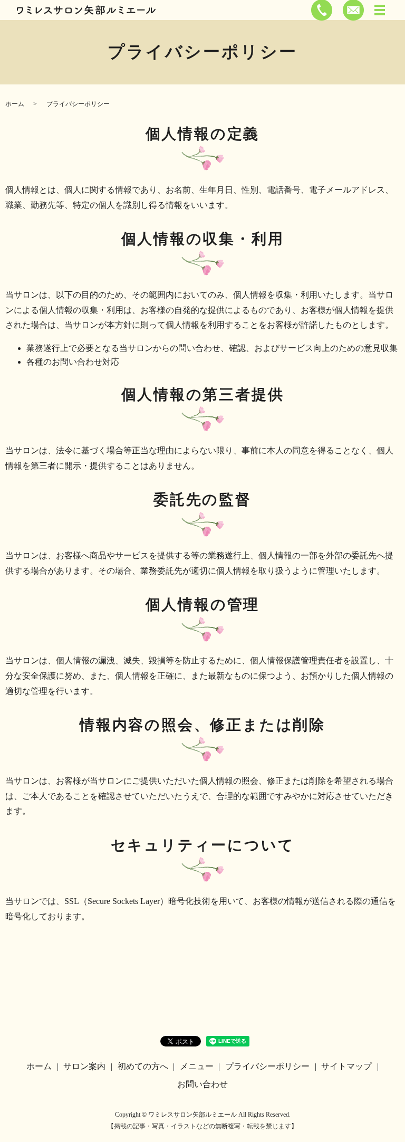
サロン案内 (84, 1066)
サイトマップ (346, 1066)
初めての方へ (143, 1066)
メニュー (197, 1066)
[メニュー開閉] (379, 10)
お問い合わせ (202, 1084)
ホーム (14, 104)
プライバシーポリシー (267, 1066)
